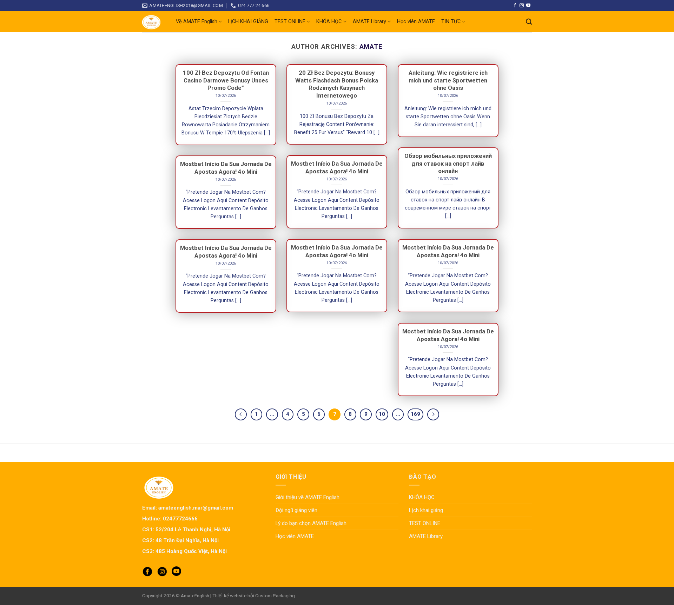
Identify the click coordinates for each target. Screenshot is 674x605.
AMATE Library (369, 22)
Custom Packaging (275, 595)
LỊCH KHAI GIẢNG (248, 22)
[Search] (529, 22)
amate (371, 46)
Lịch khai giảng (426, 510)
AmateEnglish (195, 595)
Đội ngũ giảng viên (296, 510)
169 (415, 414)
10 (382, 414)
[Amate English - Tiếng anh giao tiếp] (153, 21)
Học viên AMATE (416, 22)
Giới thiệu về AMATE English (307, 497)
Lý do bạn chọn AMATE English (311, 523)
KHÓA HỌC (329, 22)
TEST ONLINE (290, 22)
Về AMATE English (196, 22)
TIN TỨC (451, 22)
